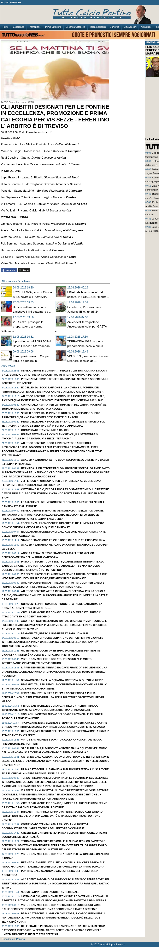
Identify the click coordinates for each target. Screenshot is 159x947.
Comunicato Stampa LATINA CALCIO (45, 430)
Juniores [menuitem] (114, 27)
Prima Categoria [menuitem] (53, 27)
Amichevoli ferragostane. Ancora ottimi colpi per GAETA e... (81, 326)
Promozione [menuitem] (35, 27)
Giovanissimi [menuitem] (130, 27)
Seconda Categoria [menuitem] (75, 27)
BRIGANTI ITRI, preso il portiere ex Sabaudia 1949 (54, 633)
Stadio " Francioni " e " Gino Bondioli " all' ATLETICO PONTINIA (63, 540)
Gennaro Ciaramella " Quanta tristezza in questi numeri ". (62, 680)
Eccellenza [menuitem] (18, 27)
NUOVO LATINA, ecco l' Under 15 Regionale (50, 892)
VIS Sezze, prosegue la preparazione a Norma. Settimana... (22, 326)
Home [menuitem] (5, 27)
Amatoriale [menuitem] (146, 27)
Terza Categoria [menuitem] (98, 27)
